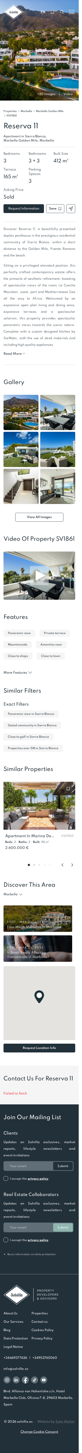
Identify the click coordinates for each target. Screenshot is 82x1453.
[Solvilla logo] (39, 1295)
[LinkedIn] (16, 1379)
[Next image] (74, 50)
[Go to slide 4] (44, 865)
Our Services (13, 1321)
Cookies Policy (42, 1330)
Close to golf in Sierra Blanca (28, 737)
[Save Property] (68, 788)
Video (68, 94)
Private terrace (55, 633)
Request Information (23, 208)
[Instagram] (6, 1379)
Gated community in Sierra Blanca (32, 725)
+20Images (46, 94)
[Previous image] (5, 50)
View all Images (39, 517)
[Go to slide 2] (34, 865)
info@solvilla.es (15, 1368)
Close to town (50, 656)
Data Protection (15, 1338)
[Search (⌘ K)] (62, 12)
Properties (10, 111)
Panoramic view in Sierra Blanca (31, 714)
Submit (63, 1166)
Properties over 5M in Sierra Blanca (33, 748)
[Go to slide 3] (39, 865)
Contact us (39, 1321)
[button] (11, 115)
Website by (56, 1421)
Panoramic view (19, 633)
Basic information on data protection (29, 1254)
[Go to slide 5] (49, 865)
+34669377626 (15, 1357)
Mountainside (17, 644)
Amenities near (51, 644)
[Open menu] (71, 12)
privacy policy (38, 1178)
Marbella (26, 111)
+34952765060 (44, 1357)
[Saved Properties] (52, 12)
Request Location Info (39, 1048)
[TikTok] (34, 1379)
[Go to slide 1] (28, 865)
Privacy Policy (42, 1338)
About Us (10, 1313)
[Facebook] (25, 1379)
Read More (12, 353)
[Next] (72, 865)
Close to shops (18, 656)
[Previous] (62, 865)
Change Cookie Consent (39, 1431)
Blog (6, 1330)
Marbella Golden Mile (49, 111)
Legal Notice (13, 1346)
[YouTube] (43, 1379)
